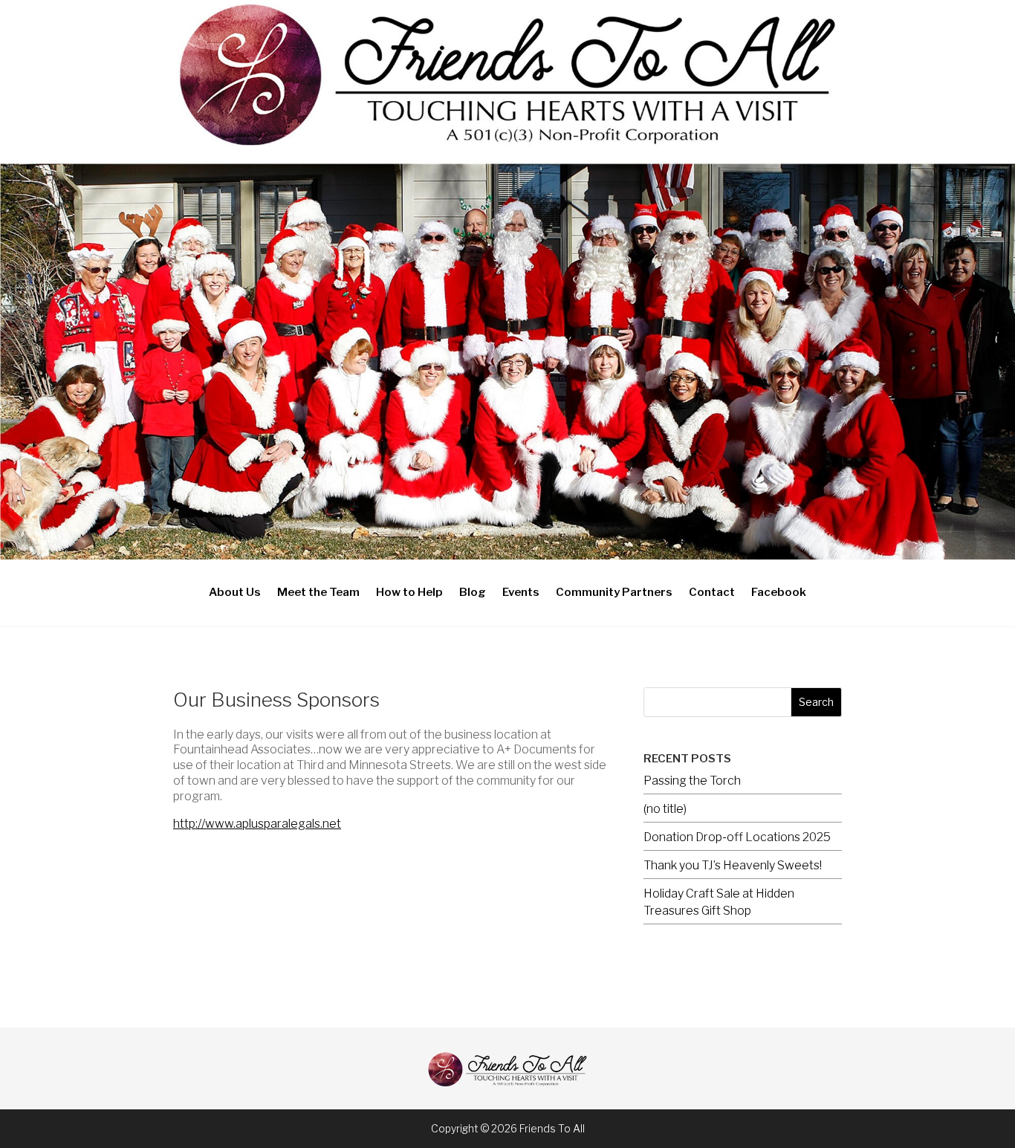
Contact (712, 592)
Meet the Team (318, 592)
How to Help (409, 592)
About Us (235, 592)
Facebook (778, 592)
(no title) (665, 809)
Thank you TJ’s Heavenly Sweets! (732, 865)
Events (520, 592)
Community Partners (614, 592)
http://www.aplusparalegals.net (257, 824)
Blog (472, 592)
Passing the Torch (692, 781)
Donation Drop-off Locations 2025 (737, 837)
